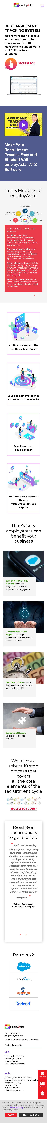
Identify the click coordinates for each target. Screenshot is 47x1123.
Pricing (8, 1045)
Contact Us (17, 1045)
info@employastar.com (14, 1036)
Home (7, 1039)
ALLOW (11, 1114)
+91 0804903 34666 (12, 1033)
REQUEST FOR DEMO (20, 65)
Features (25, 1039)
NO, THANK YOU (31, 1114)
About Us (15, 1039)
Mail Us (42, 1096)
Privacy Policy (16, 1107)
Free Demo (42, 1077)
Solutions (34, 1039)
